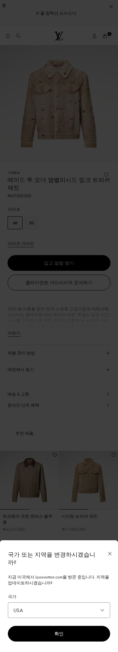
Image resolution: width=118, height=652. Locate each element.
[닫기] (109, 553)
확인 (59, 633)
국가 (12, 596)
